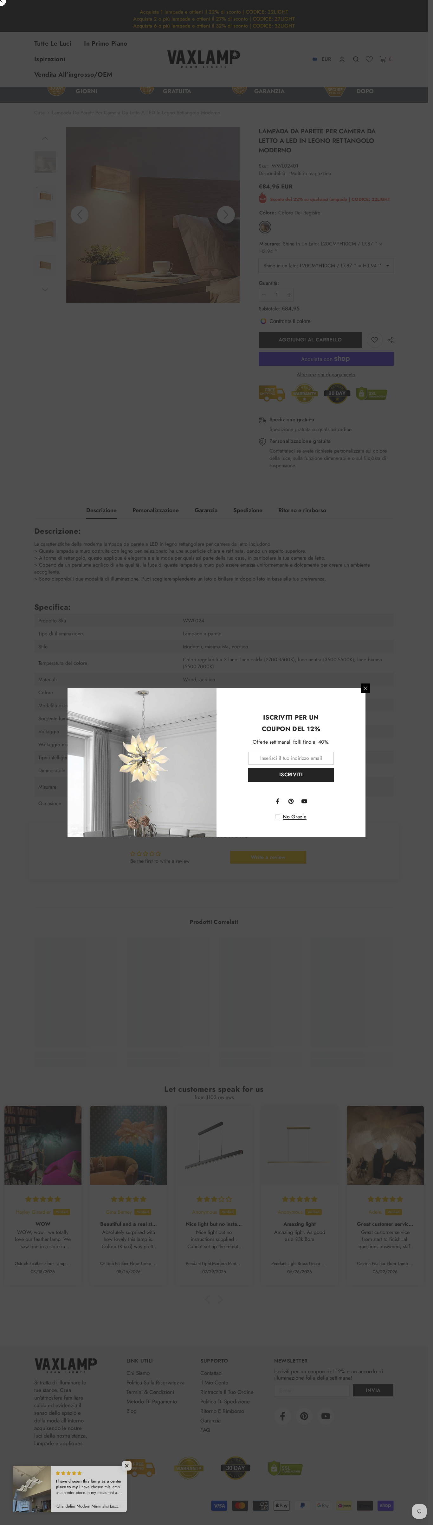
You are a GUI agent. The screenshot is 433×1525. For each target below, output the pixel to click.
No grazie (295, 816)
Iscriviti (291, 774)
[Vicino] (365, 688)
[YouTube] (304, 801)
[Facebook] (277, 801)
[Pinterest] (291, 801)
